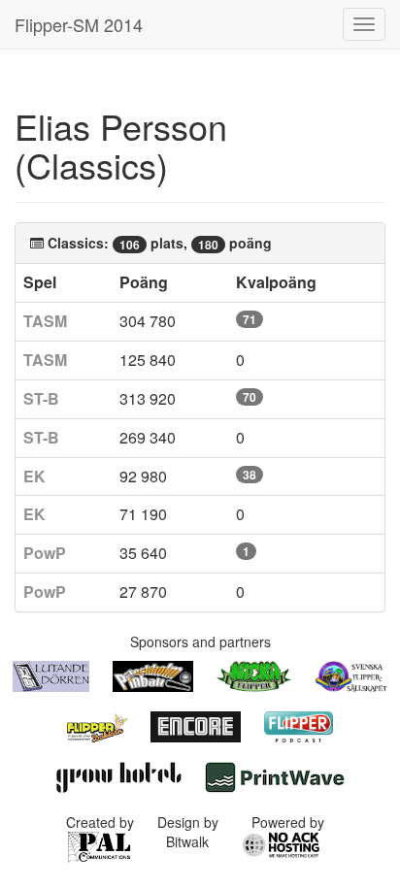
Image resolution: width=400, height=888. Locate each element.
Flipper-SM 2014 (79, 24)
